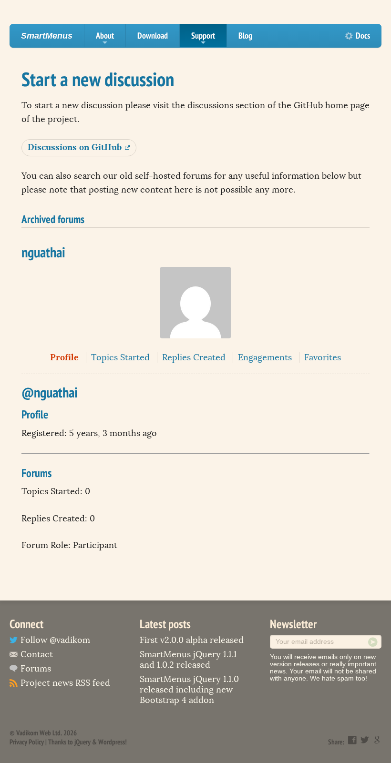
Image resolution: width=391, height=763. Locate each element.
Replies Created (194, 357)
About (105, 38)
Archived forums (52, 219)
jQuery (82, 741)
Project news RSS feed (65, 683)
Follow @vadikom (55, 640)
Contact (37, 654)
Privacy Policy (27, 741)
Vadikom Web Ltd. (39, 732)
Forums (36, 668)
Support (203, 38)
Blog (245, 35)
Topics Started (120, 357)
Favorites (322, 357)
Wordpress (111, 741)
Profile (64, 357)
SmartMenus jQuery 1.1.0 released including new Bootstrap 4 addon (189, 689)
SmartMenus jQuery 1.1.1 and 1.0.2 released (188, 659)
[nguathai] (195, 345)
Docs (363, 35)
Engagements (265, 357)
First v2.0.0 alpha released (192, 640)
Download (152, 35)
